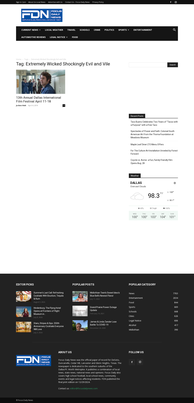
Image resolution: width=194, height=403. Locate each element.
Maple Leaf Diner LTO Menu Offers (147, 144)
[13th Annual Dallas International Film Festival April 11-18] (40, 82)
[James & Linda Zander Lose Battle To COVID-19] (80, 325)
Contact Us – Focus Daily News (77, 2)
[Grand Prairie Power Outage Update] (80, 311)
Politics (109, 29)
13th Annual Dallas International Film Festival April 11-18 (38, 99)
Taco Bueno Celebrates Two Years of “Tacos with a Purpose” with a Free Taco (154, 123)
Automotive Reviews (33, 37)
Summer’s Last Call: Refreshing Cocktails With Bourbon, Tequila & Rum (49, 295)
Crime (97, 29)
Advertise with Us (55, 2)
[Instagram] (175, 2)
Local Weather (54, 29)
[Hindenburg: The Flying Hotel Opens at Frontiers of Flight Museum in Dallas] (23, 311)
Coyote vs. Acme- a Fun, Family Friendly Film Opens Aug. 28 (151, 161)
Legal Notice (57, 37)
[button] (174, 30)
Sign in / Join (21, 2)
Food (75, 37)
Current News (29, 29)
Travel (71, 29)
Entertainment (143, 29)
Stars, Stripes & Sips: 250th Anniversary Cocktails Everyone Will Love (49, 326)
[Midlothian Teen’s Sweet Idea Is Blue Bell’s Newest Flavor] (80, 296)
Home (18, 59)
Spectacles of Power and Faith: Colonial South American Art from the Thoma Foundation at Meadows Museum (152, 134)
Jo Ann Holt (21, 105)
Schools (85, 29)
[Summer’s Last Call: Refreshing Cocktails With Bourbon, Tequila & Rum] (23, 296)
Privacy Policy (98, 2)
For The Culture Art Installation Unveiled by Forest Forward (154, 152)
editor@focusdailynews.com (84, 388)
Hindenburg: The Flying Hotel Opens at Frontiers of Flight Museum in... (47, 311)
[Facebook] (170, 2)
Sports (122, 29)
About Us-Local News (36, 2)
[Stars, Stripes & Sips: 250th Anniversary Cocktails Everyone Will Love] (23, 327)
